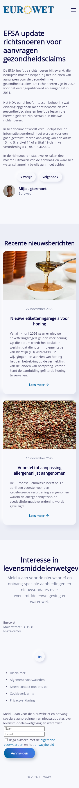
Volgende (49, 177)
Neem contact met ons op (29, 686)
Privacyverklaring (22, 700)
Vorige (27, 177)
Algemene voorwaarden (27, 680)
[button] (73, 10)
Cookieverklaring (22, 693)
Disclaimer (17, 673)
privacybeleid (44, 744)
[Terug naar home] (28, 10)
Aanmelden (19, 753)
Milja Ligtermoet (33, 188)
